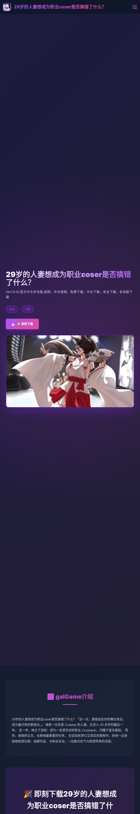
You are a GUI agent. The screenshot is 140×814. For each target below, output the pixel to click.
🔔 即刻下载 (25, 324)
